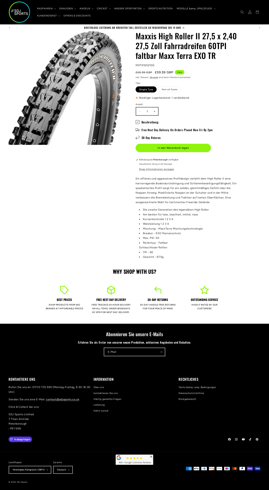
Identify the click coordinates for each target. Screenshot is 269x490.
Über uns (99, 387)
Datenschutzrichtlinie (191, 393)
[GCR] (119, 457)
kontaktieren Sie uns (106, 393)
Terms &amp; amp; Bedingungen (197, 387)
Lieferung (99, 404)
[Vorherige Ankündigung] (9, 27)
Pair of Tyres (171, 90)
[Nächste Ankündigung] (259, 27)
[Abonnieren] (161, 352)
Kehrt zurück (101, 410)
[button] (46, 8)
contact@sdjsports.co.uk (62, 399)
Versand (154, 77)
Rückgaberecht (187, 398)
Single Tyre (146, 89)
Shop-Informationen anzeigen (156, 169)
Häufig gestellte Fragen (107, 398)
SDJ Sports (22, 482)
